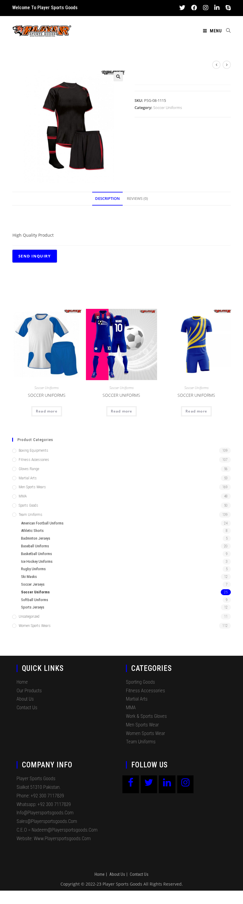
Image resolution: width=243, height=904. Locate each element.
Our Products (29, 690)
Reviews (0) (137, 198)
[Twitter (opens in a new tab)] (182, 8)
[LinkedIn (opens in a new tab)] (217, 8)
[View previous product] (216, 65)
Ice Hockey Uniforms (36, 561)
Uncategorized (29, 616)
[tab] (107, 199)
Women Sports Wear (145, 733)
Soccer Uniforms (167, 107)
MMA (23, 496)
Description (107, 198)
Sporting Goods (140, 682)
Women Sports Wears (35, 625)
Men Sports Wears (32, 487)
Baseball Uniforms (35, 546)
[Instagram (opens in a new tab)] (205, 8)
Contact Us (27, 707)
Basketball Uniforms (36, 553)
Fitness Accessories (34, 459)
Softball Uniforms (34, 600)
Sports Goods (28, 505)
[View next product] (227, 65)
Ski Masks (29, 576)
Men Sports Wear (142, 725)
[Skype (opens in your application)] (227, 8)
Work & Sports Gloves (146, 716)
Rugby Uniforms (33, 569)
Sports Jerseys (32, 607)
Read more (46, 411)
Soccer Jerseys (32, 584)
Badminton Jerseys (35, 538)
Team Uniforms (30, 514)
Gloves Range (29, 469)
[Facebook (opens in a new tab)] (194, 8)
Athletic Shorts (32, 530)
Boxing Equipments (33, 450)
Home (22, 682)
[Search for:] (226, 31)
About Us (25, 699)
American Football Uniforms (42, 523)
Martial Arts (28, 478)
